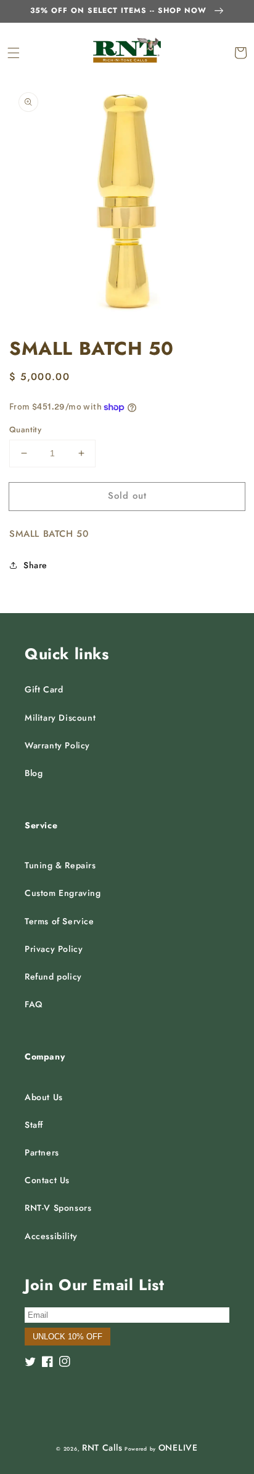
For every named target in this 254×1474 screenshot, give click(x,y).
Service (41, 825)
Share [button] (35, 565)
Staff (34, 1125)
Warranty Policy (57, 745)
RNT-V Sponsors (58, 1208)
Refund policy (53, 976)
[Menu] (13, 52)
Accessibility (51, 1236)
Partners (42, 1152)
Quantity (25, 429)
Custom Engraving (63, 893)
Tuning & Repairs (60, 865)
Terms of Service (59, 921)
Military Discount (60, 717)
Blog (34, 773)
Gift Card (44, 689)
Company (45, 1056)
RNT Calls (102, 1447)
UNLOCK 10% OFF (67, 1336)
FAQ (34, 1004)
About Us (44, 1097)
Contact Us (47, 1180)
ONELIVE (178, 1447)
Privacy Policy (54, 949)
